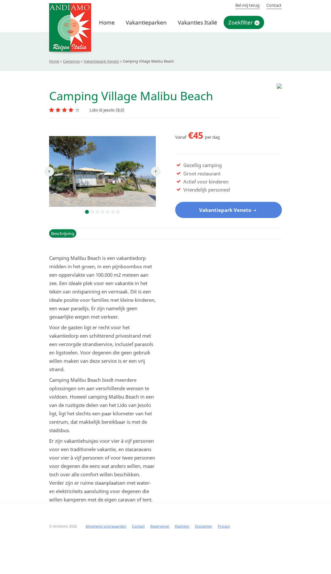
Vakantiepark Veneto (101, 61)
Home (107, 22)
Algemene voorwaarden (106, 526)
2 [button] (92, 212)
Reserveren (159, 526)
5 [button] (108, 212)
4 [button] (102, 212)
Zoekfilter (240, 22)
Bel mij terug (247, 5)
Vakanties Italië (197, 22)
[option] (102, 171)
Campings (71, 61)
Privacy (224, 526)
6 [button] (113, 212)
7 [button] (118, 212)
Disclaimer (203, 526)
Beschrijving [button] (62, 233)
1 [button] (87, 212)
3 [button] (97, 212)
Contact (274, 5)
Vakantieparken (146, 22)
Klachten (182, 526)
